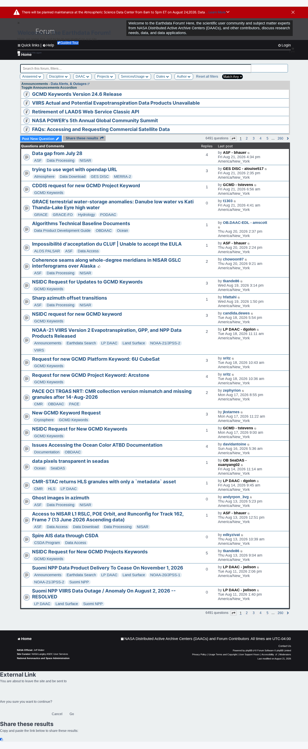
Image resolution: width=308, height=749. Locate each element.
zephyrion (232, 390)
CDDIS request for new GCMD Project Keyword (86, 186)
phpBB (249, 650)
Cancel (57, 714)
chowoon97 (233, 259)
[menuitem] (185, 639)
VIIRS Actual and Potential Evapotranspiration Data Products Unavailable (116, 103)
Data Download (72, 176)
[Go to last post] (248, 152)
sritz (227, 358)
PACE (74, 404)
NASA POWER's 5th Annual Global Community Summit (95, 120)
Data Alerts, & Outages (69, 84)
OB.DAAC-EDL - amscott (245, 223)
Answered (30, 76)
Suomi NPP (79, 582)
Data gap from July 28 (57, 153)
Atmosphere (44, 176)
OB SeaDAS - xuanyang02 (232, 462)
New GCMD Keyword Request (66, 413)
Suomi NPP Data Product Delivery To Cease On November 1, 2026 (107, 568)
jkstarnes (231, 412)
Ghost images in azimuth (60, 498)
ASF (37, 160)
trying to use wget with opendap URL (74, 169)
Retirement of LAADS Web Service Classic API (85, 112)
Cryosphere (44, 420)
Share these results (82, 138)
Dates (161, 76)
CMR (38, 404)
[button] (233, 138)
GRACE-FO (63, 215)
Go (72, 714)
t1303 (228, 201)
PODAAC (108, 215)
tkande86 (231, 281)
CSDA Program (47, 543)
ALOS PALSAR (47, 251)
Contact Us (284, 646)
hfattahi (230, 297)
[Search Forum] (285, 66)
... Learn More (215, 12)
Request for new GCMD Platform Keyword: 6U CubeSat (96, 359)
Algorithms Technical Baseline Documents (81, 223)
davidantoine (234, 444)
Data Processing (60, 160)
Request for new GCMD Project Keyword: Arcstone (90, 375)
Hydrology (86, 215)
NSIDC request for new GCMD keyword (77, 314)
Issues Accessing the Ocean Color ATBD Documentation (97, 445)
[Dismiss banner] (293, 12)
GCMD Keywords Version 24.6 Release (77, 94)
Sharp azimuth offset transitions (69, 298)
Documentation (47, 452)
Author (182, 76)
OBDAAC (104, 230)
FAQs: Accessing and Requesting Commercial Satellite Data (101, 129)
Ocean (122, 230)
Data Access (88, 251)
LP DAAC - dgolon (239, 329)
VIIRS (39, 350)
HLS (51, 489)
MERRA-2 (122, 176)
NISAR (85, 160)
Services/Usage (133, 76)
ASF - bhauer (234, 152)
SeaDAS (57, 468)
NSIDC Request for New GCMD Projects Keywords (90, 552)
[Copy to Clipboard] (1, 739)
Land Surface (134, 343)
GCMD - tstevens (238, 185)
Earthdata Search (81, 343)
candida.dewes (236, 313)
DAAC (81, 76)
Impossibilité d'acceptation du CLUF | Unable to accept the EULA (107, 244)
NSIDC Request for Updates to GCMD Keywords (87, 282)
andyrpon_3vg (236, 497)
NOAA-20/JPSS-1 (165, 575)
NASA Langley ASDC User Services (50, 654)
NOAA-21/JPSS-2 (165, 343)
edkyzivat (231, 535)
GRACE (41, 215)
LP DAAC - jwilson (239, 567)
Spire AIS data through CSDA (65, 536)
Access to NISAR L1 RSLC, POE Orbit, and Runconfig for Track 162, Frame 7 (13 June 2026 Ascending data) (108, 517)
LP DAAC (109, 343)
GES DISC (100, 176)
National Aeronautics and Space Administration (43, 658)
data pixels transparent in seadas (70, 461)
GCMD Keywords (48, 193)
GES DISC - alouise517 (243, 169)
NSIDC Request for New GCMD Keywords (79, 429)
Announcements (47, 343)
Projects (103, 76)
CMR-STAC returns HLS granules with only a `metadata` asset (104, 482)
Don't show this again (31, 52)
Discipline (57, 76)
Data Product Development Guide (62, 230)
